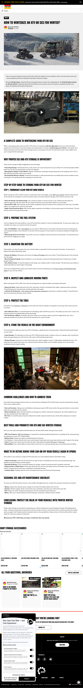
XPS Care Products (23, 434)
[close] (81, 2)
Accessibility (35, 684)
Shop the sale (64, 2)
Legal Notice (14, 684)
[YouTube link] (50, 659)
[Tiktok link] (38, 659)
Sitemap (41, 684)
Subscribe (62, 645)
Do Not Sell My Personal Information (52, 684)
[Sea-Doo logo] (44, 677)
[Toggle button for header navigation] (2, 7)
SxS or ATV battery (39, 255)
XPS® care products (58, 195)
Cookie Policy (28, 684)
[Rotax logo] (61, 677)
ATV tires (24, 306)
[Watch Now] (41, 112)
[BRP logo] (41, 671)
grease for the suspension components (36, 291)
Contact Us (41, 627)
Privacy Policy (21, 684)
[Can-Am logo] (7, 7)
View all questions (73, 573)
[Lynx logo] (53, 677)
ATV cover (54, 442)
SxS (25, 164)
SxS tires (17, 306)
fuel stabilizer (26, 229)
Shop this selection (5, 531)
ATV (20, 164)
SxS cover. (62, 442)
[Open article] (10, 592)
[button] (78, 682)
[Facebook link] (44, 659)
